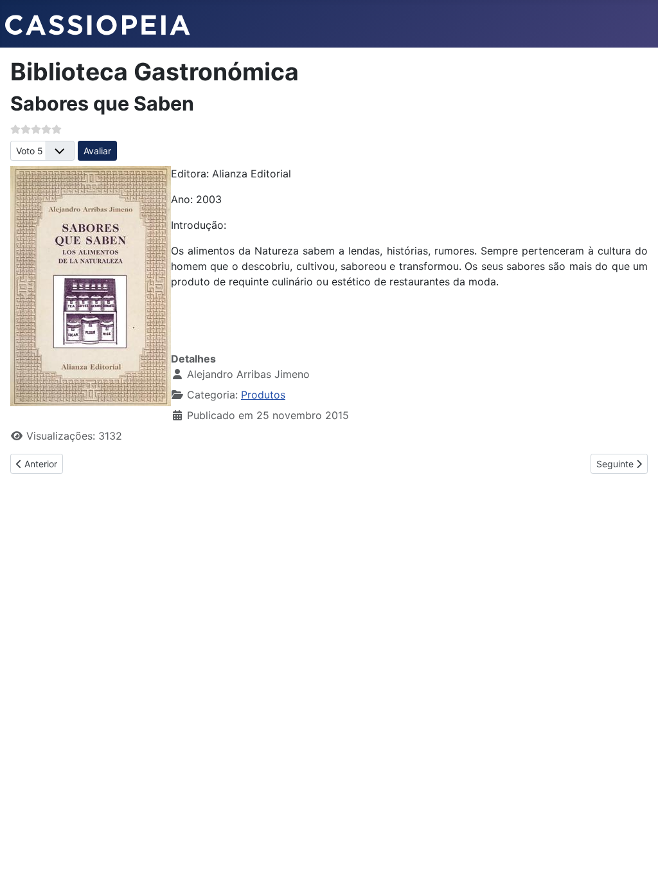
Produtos (263, 394)
